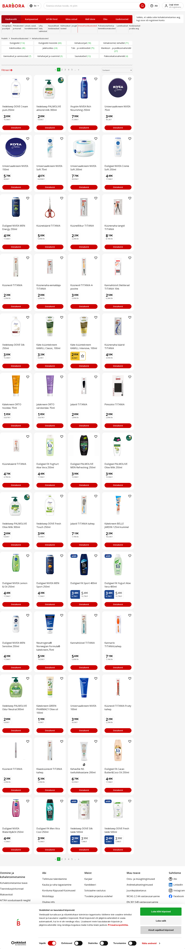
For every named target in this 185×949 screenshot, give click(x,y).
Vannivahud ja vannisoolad (16, 56)
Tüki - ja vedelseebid (82, 48)
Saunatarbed (82, 56)
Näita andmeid (149, 943)
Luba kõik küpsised (161, 911)
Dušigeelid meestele (49, 43)
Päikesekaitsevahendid (115, 56)
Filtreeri (5, 70)
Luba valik (161, 921)
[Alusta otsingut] (142, 6)
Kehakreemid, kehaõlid (115, 43)
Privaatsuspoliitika (118, 925)
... (75, 69)
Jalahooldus (49, 48)
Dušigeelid (17, 43)
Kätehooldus (17, 48)
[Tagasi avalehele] (14, 5)
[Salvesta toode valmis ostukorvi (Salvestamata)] (27, 79)
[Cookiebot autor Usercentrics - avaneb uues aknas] (18, 943)
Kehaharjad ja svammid (49, 56)
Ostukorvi (16, 127)
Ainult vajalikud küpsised (161, 930)
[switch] (78, 943)
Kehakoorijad (82, 43)
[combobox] (95, 5)
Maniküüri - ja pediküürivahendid (116, 49)
